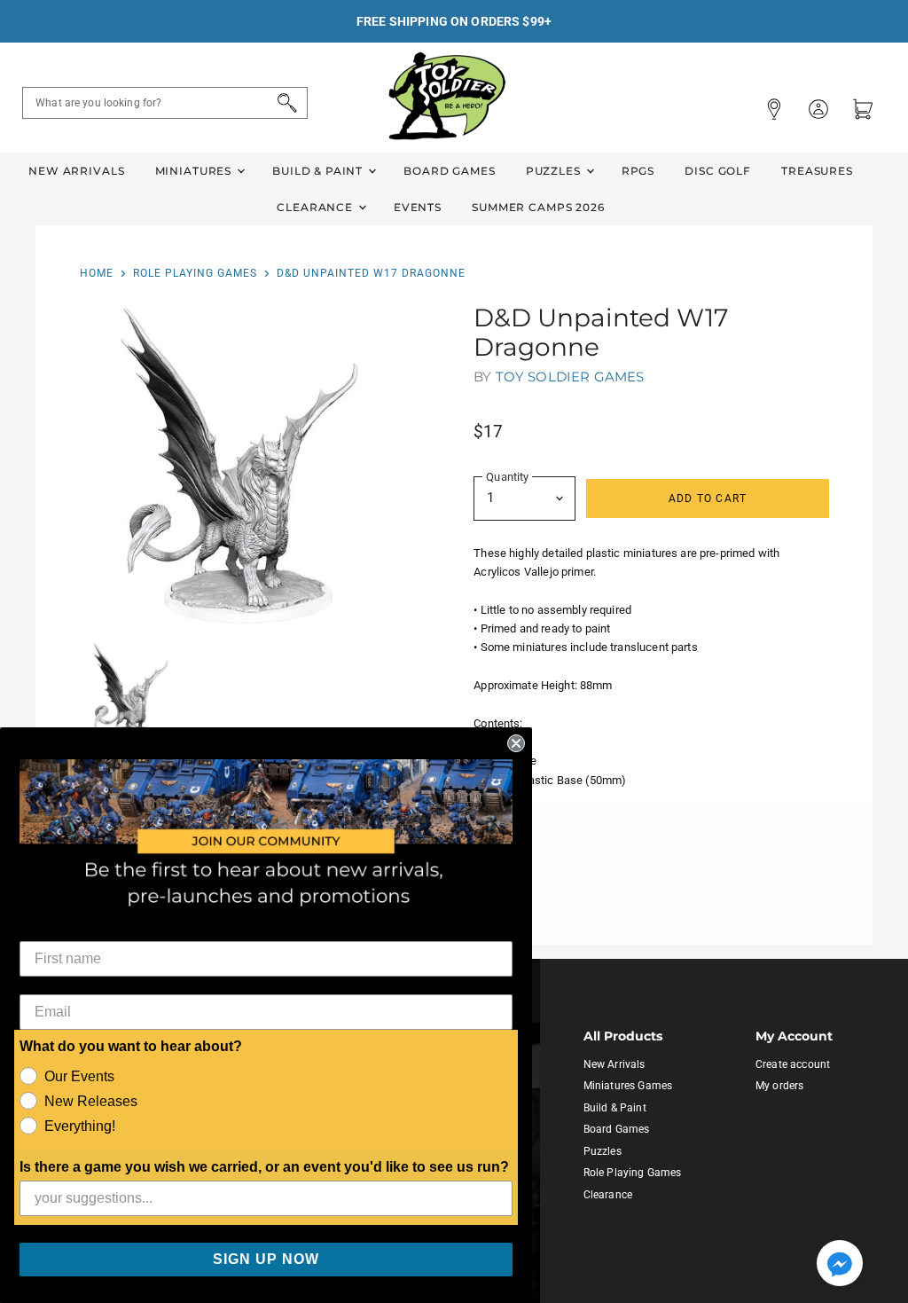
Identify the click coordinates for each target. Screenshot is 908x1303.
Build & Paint (319, 170)
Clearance (316, 207)
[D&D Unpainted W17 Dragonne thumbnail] (130, 693)
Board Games (449, 170)
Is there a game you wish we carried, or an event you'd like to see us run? (264, 1166)
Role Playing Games (195, 273)
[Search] (284, 103)
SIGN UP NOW (266, 1259)
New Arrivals (76, 170)
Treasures (817, 170)
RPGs (638, 170)
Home (97, 273)
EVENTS (418, 207)
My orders (779, 1085)
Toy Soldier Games (570, 376)
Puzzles (555, 170)
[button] (840, 1265)
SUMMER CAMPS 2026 (538, 207)
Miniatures (195, 170)
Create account (792, 1064)
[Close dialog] (516, 743)
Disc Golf (718, 170)
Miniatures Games (627, 1085)
